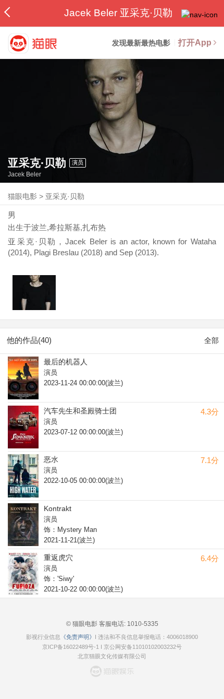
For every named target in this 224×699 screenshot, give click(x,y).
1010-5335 (142, 623)
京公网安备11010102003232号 (143, 647)
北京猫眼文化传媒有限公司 (112, 656)
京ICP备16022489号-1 (70, 647)
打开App (194, 42)
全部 (211, 340)
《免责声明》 (77, 637)
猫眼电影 (22, 196)
